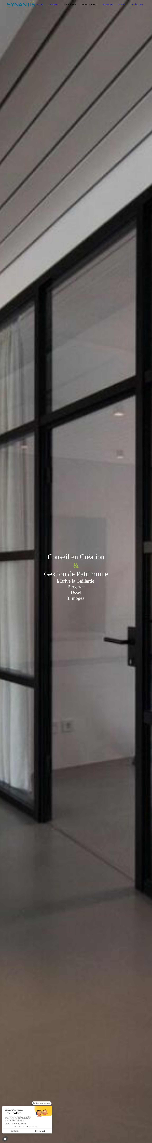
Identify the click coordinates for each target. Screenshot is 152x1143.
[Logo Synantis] (21, 6)
